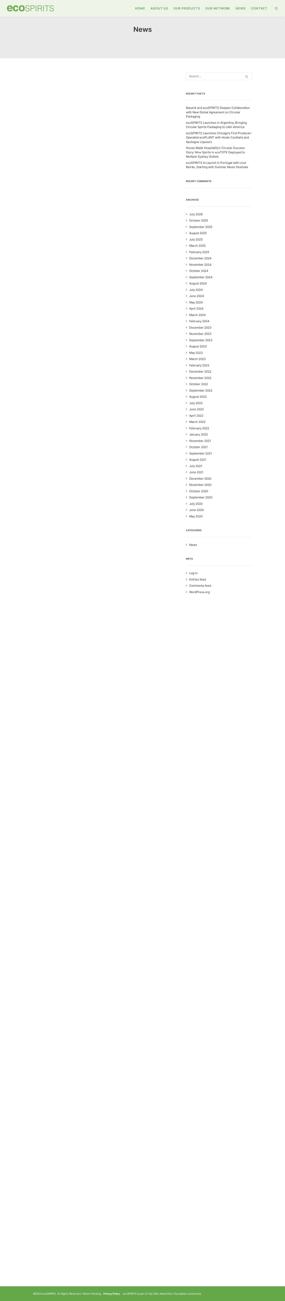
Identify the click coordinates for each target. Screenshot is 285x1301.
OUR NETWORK (217, 8)
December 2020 (200, 478)
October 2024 (198, 271)
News (46, 82)
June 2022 (196, 409)
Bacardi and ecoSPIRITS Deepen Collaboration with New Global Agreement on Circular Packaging (218, 112)
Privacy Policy (111, 1293)
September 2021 (200, 453)
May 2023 (196, 353)
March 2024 (197, 315)
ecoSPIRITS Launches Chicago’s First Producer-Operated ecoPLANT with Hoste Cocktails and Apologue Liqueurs (219, 137)
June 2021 (196, 472)
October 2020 (198, 491)
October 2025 (198, 220)
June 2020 (196, 510)
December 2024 (200, 258)
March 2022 (197, 422)
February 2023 (199, 365)
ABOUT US (159, 8)
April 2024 (196, 308)
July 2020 (196, 504)
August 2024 (198, 283)
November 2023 (200, 334)
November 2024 (200, 264)
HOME (140, 8)
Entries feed (197, 579)
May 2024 (196, 302)
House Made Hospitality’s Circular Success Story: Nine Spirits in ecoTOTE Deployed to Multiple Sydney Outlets (215, 152)
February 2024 (199, 321)
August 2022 (198, 396)
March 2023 (197, 359)
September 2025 (200, 227)
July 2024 (196, 290)
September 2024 (200, 277)
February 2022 (199, 428)
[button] (276, 8)
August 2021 (197, 459)
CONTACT (259, 8)
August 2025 (198, 233)
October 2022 (198, 384)
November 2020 (200, 485)
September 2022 (200, 390)
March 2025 (197, 245)
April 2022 (196, 415)
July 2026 (196, 214)
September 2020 (200, 497)
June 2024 (196, 296)
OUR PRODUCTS (187, 8)
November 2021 (200, 441)
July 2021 (195, 466)
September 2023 (200, 340)
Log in (193, 573)
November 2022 (200, 378)
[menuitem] (140, 8)
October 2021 (198, 447)
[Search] (219, 76)
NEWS (240, 8)
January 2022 (198, 434)
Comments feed (200, 585)
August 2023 (198, 346)
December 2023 (200, 327)
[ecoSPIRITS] (30, 8)
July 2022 (196, 403)
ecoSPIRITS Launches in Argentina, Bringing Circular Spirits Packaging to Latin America (216, 125)
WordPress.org (199, 592)
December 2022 (200, 371)
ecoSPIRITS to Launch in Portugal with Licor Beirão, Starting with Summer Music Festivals (217, 165)
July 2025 (196, 239)
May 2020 (196, 516)
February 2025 (199, 252)
